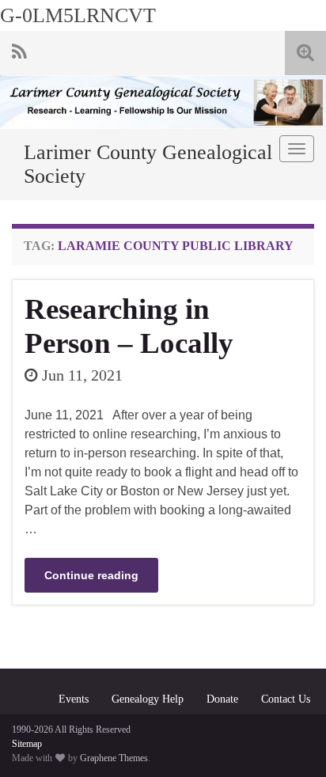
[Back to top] (290, 741)
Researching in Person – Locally (129, 326)
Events (74, 699)
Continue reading (91, 575)
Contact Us (285, 699)
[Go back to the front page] (163, 102)
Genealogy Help (148, 699)
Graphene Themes (114, 758)
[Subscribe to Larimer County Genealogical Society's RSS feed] (19, 50)
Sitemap (27, 743)
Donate (222, 699)
